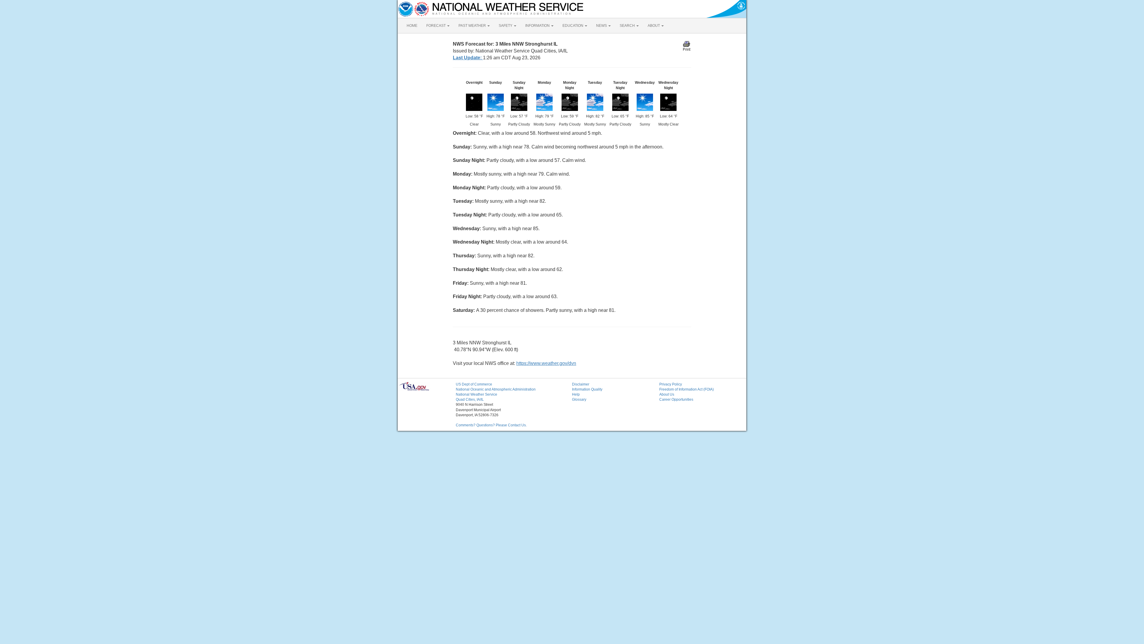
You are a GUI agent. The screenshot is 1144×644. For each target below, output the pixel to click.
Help (576, 394)
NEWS (602, 26)
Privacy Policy (670, 384)
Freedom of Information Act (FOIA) (686, 389)
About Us (666, 394)
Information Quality (587, 389)
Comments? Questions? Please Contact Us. (491, 425)
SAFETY (506, 26)
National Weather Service (476, 394)
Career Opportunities (676, 399)
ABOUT (654, 26)
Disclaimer (580, 384)
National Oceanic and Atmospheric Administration (496, 389)
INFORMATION (538, 26)
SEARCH (628, 26)
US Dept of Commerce (474, 384)
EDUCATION (573, 26)
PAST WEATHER (472, 26)
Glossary (579, 399)
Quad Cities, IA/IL (470, 399)
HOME (412, 26)
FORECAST (436, 26)
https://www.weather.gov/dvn (546, 363)
